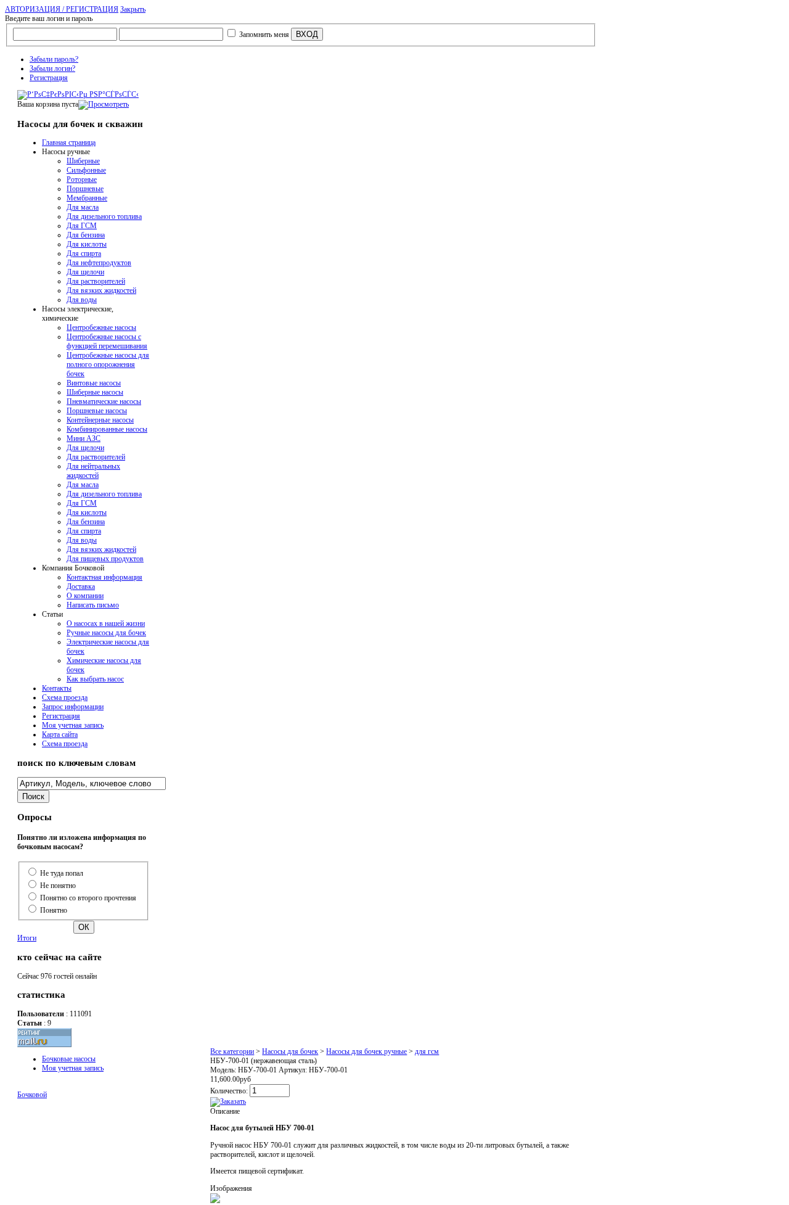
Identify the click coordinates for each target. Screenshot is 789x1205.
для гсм (427, 1051)
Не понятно (58, 885)
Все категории (232, 1051)
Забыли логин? (52, 68)
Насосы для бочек (290, 1051)
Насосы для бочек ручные (366, 1051)
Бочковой (32, 1094)
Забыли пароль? (54, 59)
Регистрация (49, 77)
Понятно (53, 910)
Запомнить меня (264, 34)
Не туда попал (61, 873)
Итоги (26, 938)
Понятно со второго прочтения (88, 898)
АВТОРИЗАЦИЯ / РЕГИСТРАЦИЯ (61, 9)
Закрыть (132, 9)
